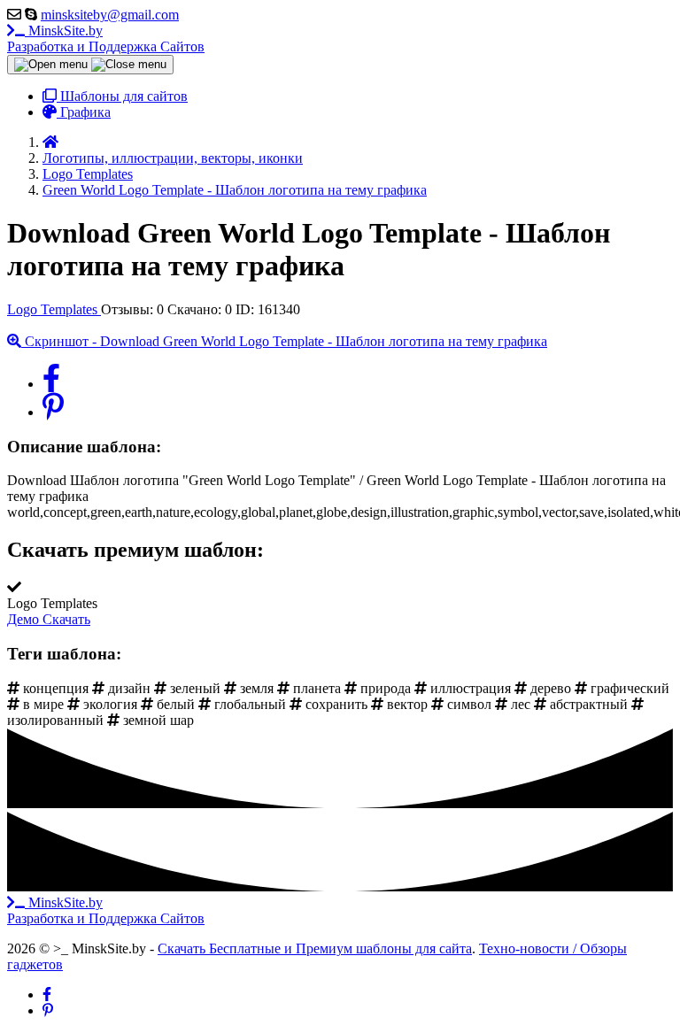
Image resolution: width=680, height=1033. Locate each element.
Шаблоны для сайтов (122, 96)
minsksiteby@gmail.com (110, 14)
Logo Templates (54, 309)
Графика (84, 111)
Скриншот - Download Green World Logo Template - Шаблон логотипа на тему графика (284, 341)
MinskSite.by (106, 38)
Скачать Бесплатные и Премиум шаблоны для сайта (315, 948)
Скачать (66, 619)
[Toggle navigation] (90, 64)
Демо (24, 619)
